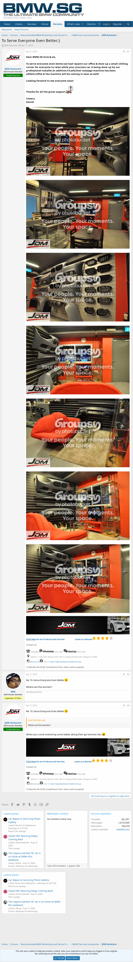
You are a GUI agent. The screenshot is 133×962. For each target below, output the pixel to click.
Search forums (21, 29)
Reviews (31, 24)
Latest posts (11, 813)
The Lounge (14, 848)
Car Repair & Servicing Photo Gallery (28, 880)
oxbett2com (123, 829)
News (7, 24)
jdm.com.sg (34, 662)
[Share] (124, 51)
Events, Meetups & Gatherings (23, 866)
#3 (128, 705)
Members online (57, 813)
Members (92, 24)
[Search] (128, 24)
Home (44, 24)
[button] (82, 24)
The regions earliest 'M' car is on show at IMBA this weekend (24, 856)
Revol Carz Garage (17, 831)
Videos (19, 24)
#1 (128, 51)
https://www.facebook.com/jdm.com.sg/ (65, 662)
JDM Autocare (10, 45)
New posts (7, 29)
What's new (73, 24)
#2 (128, 674)
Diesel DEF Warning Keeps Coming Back (23, 837)
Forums (57, 24)
